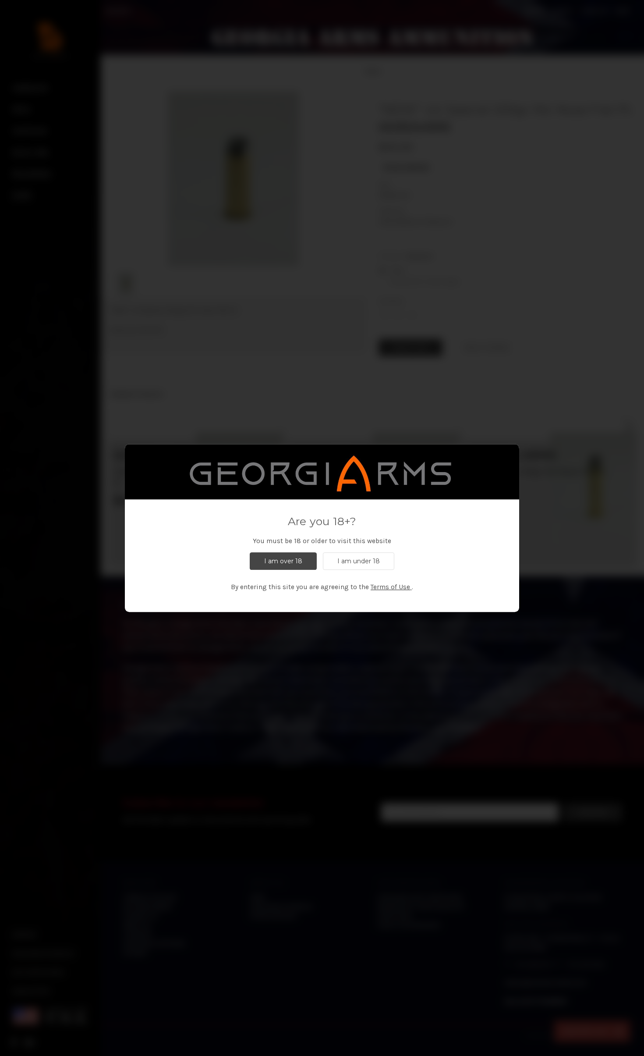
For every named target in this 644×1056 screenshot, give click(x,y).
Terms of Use (390, 587)
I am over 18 (283, 561)
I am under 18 (358, 561)
